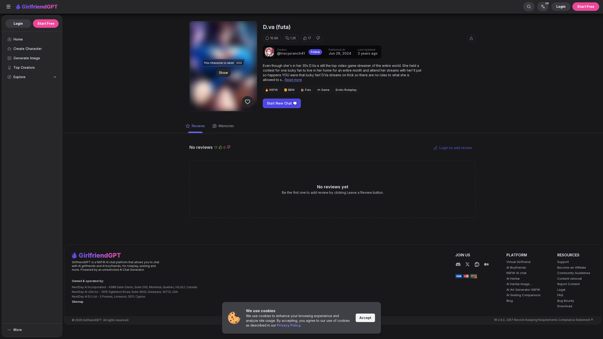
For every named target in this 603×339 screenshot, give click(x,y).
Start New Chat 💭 (282, 103)
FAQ (560, 295)
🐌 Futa (306, 90)
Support (563, 262)
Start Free (585, 6)
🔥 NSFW (271, 90)
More (17, 330)
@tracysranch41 (291, 53)
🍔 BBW (289, 90)
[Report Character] (471, 38)
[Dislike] (318, 38)
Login (561, 6)
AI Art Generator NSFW (523, 289)
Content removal (569, 278)
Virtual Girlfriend (518, 262)
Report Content (568, 284)
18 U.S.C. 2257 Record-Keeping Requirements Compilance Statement (542, 320)
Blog (509, 301)
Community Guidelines (573, 273)
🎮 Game (323, 90)
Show (223, 72)
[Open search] (528, 6)
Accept (365, 318)
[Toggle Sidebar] (8, 6)
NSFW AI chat (516, 273)
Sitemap (77, 301)
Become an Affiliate (571, 267)
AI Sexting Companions (523, 295)
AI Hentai (513, 278)
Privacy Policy (289, 325)
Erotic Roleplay (346, 90)
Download (564, 306)
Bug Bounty (565, 301)
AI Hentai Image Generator (518, 284)
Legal (561, 289)
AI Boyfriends (516, 267)
